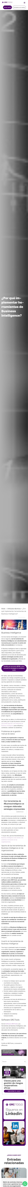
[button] (25, 1183)
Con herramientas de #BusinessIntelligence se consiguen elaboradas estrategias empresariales (14, 805)
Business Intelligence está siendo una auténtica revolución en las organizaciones (12, 840)
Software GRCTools (12, 1024)
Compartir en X (19, 811)
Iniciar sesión (7, 7)
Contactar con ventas (19, 7)
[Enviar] (25, 1061)
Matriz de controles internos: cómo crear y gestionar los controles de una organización (13, 1184)
